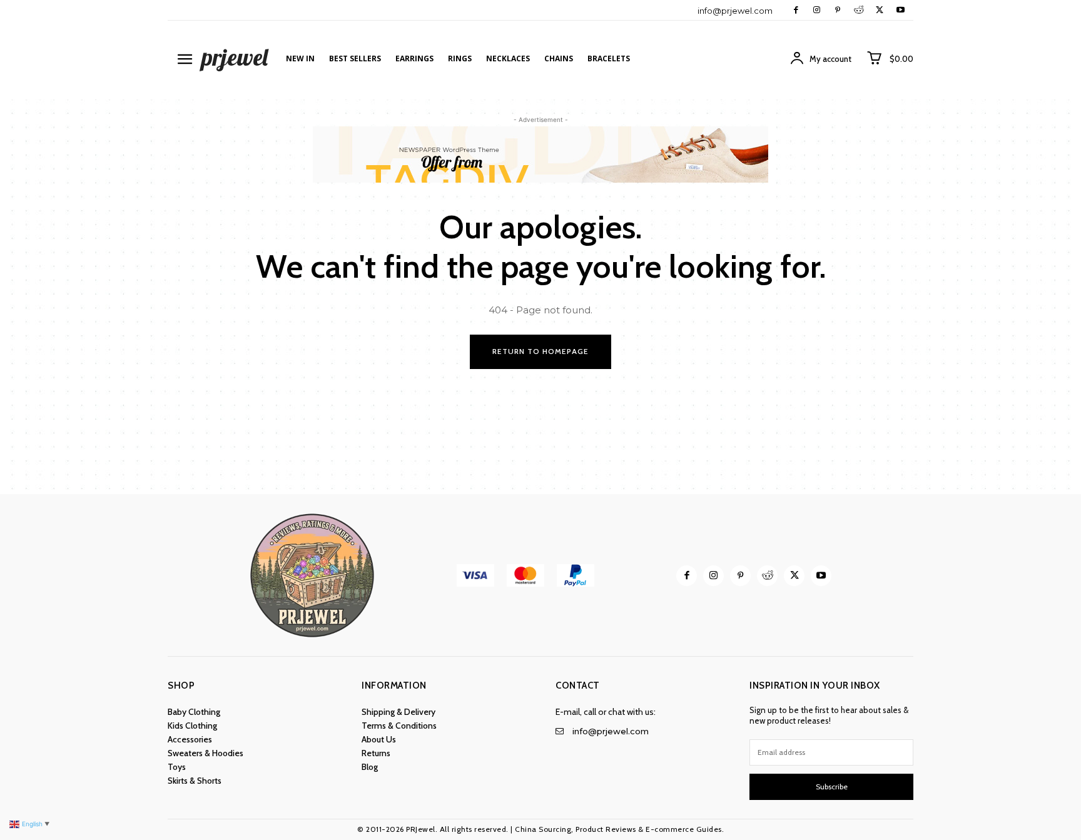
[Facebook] (796, 10)
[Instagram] (816, 10)
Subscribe (832, 786)
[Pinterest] (837, 10)
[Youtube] (900, 10)
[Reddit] (858, 10)
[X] (879, 10)
